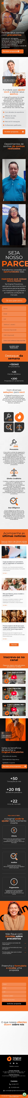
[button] (25, 3)
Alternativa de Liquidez (9, 756)
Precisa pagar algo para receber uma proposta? (12, 952)
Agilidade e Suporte (8, 762)
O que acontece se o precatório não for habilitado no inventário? (13, 562)
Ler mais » (5, 573)
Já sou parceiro (14, 300)
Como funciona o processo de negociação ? (11, 943)
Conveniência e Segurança (10, 759)
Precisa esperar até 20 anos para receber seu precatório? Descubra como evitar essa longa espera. (14, 627)
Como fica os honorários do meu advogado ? (12, 948)
